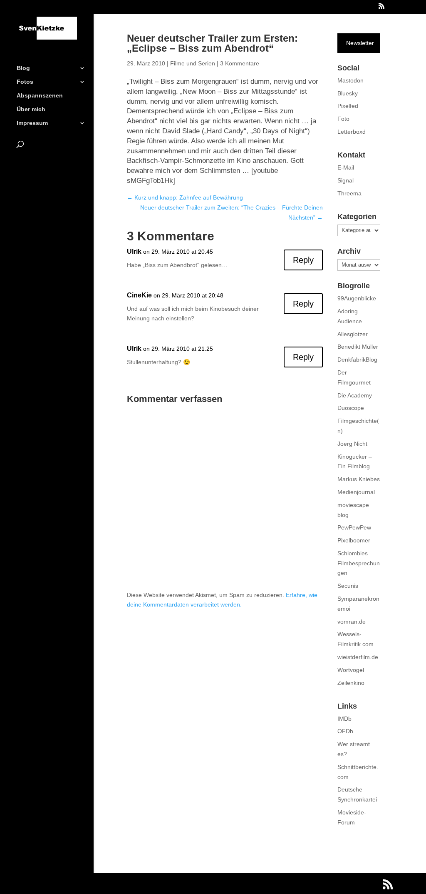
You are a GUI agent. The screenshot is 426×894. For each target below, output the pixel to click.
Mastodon (350, 80)
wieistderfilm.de (357, 657)
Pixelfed (347, 105)
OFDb (345, 731)
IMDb (344, 718)
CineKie (139, 295)
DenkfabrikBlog (357, 359)
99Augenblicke (356, 298)
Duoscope (350, 408)
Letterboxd (351, 131)
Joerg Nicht (352, 443)
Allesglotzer (352, 334)
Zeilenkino (350, 682)
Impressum (32, 123)
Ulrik (134, 251)
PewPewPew (354, 527)
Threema (349, 193)
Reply (303, 260)
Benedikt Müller (357, 346)
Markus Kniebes (358, 479)
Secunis (347, 585)
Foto (343, 118)
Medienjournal (356, 492)
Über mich (31, 109)
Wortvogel (350, 670)
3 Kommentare (239, 63)
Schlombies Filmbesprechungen (358, 563)
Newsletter (360, 43)
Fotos (25, 82)
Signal (345, 180)
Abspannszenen (40, 95)
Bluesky (347, 93)
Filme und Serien (192, 63)
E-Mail (345, 167)
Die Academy (354, 395)
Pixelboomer (353, 540)
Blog (23, 68)
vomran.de (351, 621)
